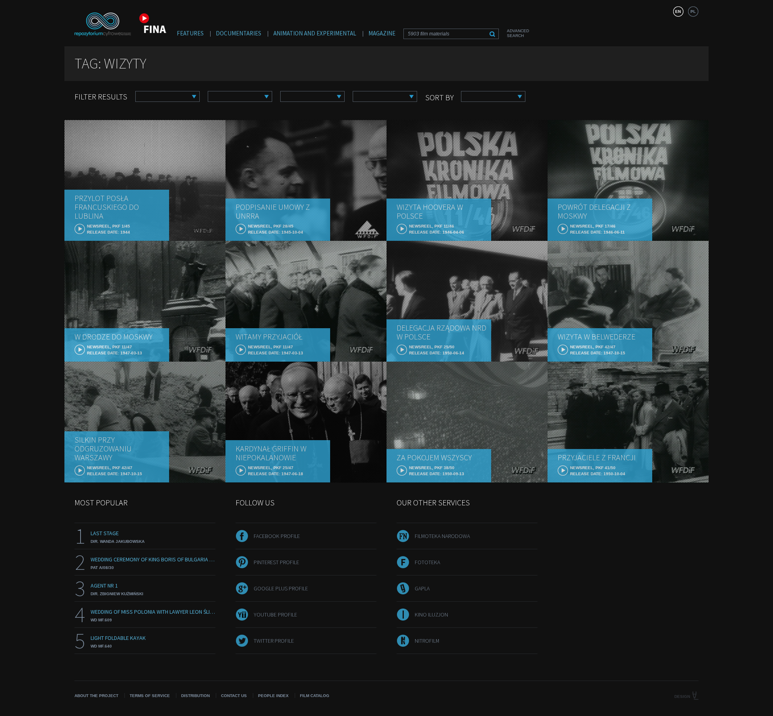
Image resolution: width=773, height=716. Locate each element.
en (678, 11)
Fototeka (427, 562)
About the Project (96, 695)
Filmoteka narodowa (442, 536)
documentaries (238, 33)
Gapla (422, 588)
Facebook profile (277, 536)
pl (693, 11)
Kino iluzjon (431, 614)
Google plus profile (281, 588)
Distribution (195, 695)
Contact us (234, 695)
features (190, 33)
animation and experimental (314, 33)
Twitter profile (274, 640)
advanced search (518, 33)
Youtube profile (275, 614)
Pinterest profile (276, 562)
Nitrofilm (427, 640)
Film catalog (314, 695)
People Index (273, 695)
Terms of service (150, 695)
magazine (381, 33)
